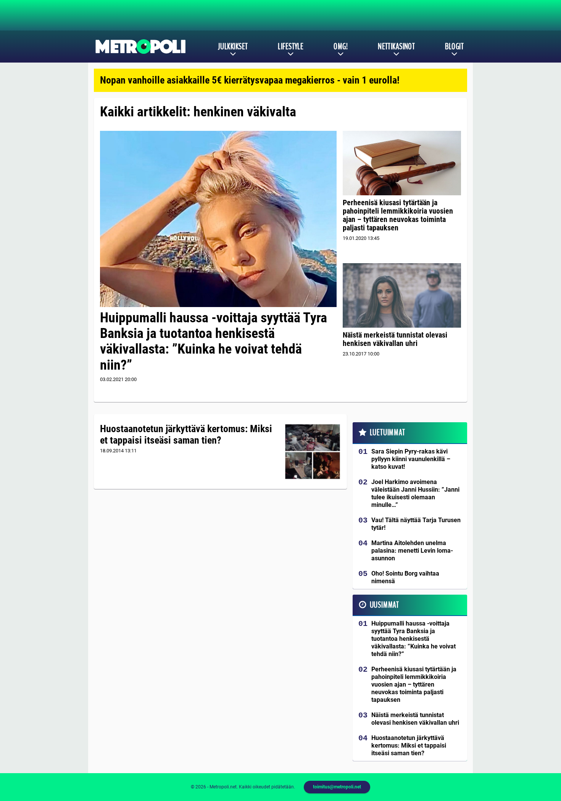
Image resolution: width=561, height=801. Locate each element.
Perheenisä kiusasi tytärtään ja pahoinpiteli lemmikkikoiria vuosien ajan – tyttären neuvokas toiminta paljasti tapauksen (398, 215)
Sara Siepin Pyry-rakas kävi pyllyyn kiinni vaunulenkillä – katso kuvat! (410, 459)
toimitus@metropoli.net (337, 787)
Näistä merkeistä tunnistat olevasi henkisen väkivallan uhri (395, 339)
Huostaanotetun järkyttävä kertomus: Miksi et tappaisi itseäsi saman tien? (186, 434)
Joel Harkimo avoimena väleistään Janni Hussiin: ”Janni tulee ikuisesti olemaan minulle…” (415, 493)
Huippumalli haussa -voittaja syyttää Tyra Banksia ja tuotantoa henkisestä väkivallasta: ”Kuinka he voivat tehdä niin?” (213, 341)
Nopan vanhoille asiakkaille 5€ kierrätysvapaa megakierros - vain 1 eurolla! (250, 80)
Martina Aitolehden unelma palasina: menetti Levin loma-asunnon (412, 550)
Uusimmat (384, 605)
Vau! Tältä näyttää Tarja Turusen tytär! (416, 523)
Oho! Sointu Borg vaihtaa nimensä (405, 577)
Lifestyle (290, 46)
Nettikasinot (396, 46)
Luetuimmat (387, 432)
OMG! (341, 46)
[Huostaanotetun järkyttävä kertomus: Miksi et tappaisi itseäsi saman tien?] (312, 451)
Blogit (454, 46)
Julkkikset (233, 46)
